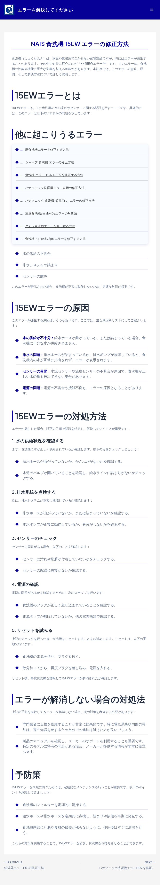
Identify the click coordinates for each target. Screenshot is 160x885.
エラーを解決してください (45, 9)
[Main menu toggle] (151, 9)
